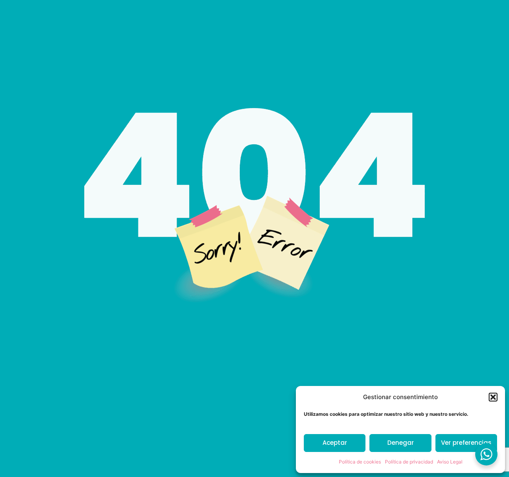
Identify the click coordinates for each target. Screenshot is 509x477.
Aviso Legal (449, 462)
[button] (493, 397)
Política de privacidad (409, 462)
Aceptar (334, 442)
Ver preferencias (466, 442)
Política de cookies (360, 462)
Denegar (400, 442)
